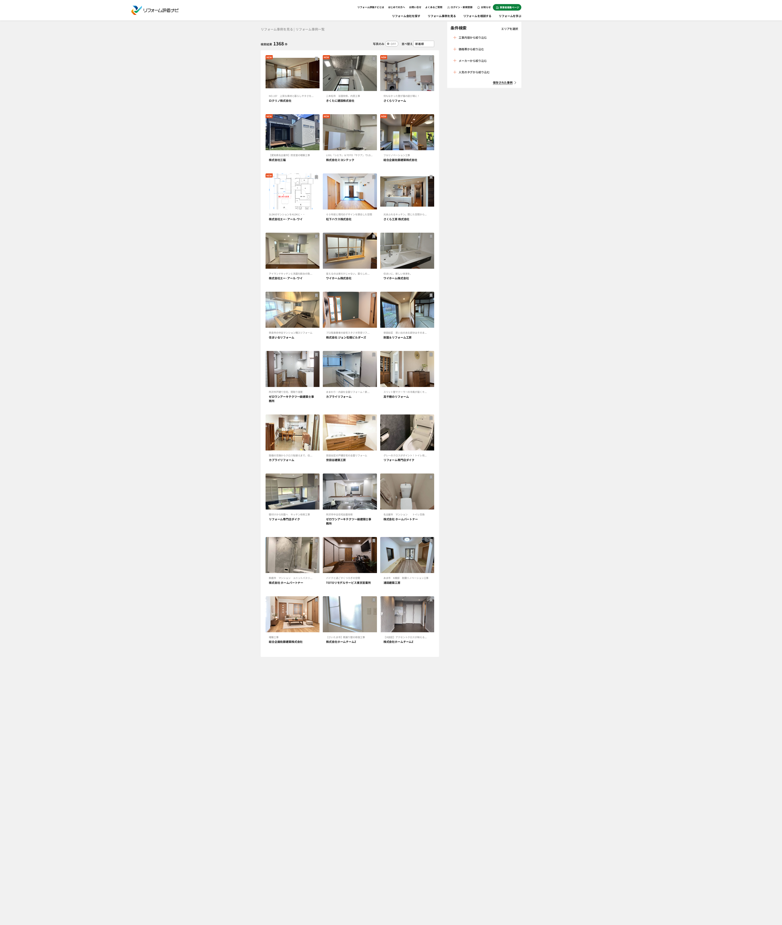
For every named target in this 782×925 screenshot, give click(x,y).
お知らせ (486, 7)
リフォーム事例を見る (442, 16)
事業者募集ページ (509, 7)
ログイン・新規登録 (461, 7)
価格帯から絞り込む (471, 49)
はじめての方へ (396, 7)
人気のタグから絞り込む (474, 72)
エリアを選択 (509, 29)
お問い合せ (415, 7)
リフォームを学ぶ (510, 16)
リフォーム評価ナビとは (370, 7)
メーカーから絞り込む (473, 61)
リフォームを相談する (477, 16)
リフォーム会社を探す (406, 16)
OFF (393, 44)
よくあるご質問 (433, 7)
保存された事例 (503, 82)
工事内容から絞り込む (473, 37)
